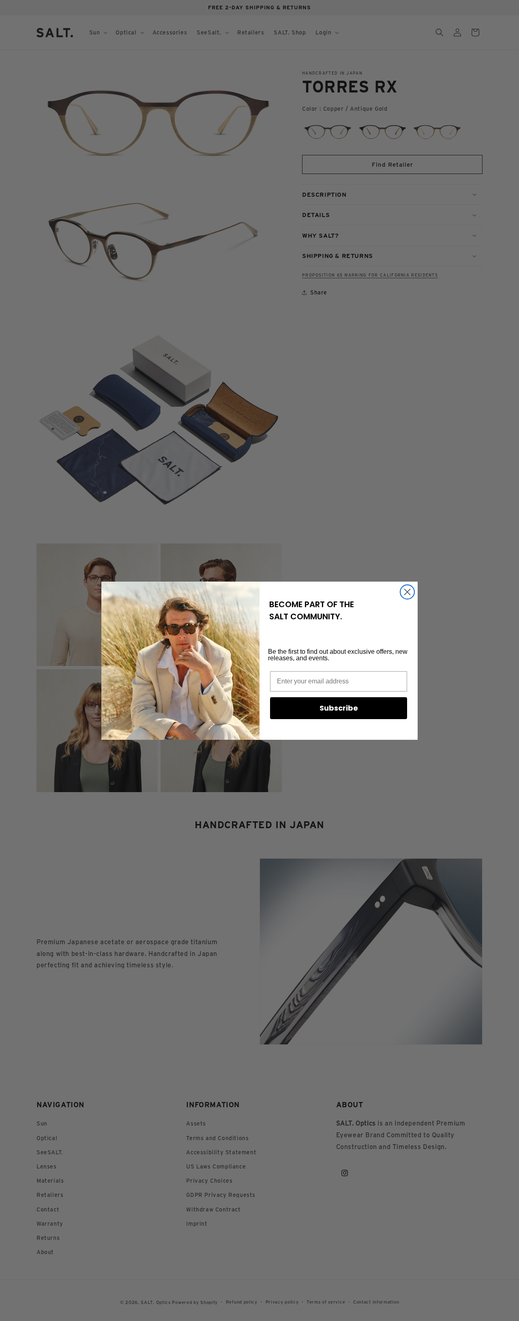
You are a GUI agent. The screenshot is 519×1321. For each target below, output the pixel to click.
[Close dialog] (407, 592)
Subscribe (339, 708)
